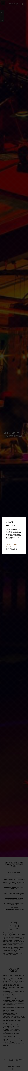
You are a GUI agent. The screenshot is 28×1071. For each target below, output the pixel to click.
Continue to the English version (12, 545)
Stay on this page (10, 549)
